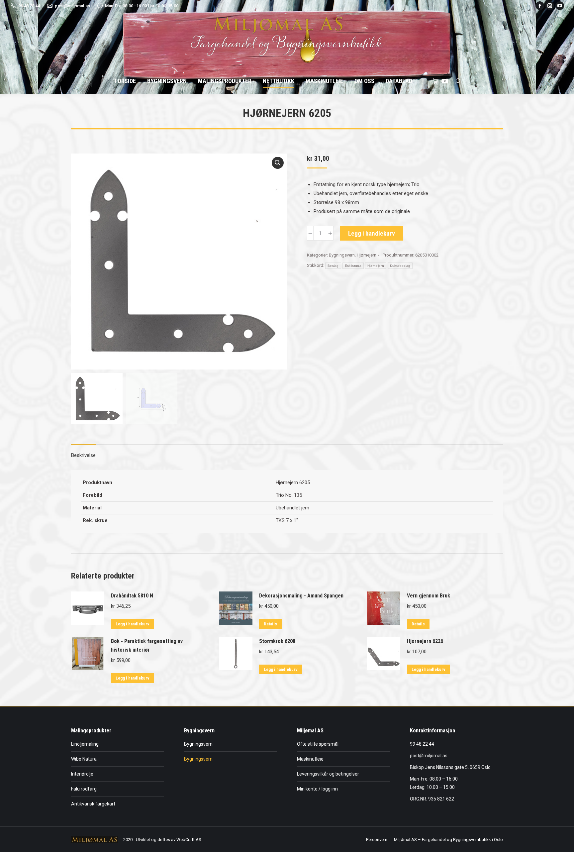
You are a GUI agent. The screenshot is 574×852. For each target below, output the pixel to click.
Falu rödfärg (84, 789)
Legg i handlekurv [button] (132, 623)
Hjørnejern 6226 (425, 641)
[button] (278, 163)
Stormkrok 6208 (277, 641)
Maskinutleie (310, 759)
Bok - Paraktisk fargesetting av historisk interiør (147, 645)
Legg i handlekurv (371, 233)
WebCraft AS (188, 839)
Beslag (333, 265)
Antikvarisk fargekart (93, 803)
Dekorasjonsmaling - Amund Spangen (301, 595)
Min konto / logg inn (317, 789)
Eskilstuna (353, 265)
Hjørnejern (366, 255)
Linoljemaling (85, 744)
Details (270, 623)
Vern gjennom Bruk (428, 595)
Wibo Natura (84, 759)
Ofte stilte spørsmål (317, 744)
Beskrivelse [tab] (83, 455)
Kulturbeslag (400, 265)
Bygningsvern (342, 255)
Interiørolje (82, 774)
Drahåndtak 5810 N (132, 595)
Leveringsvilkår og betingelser (328, 774)
